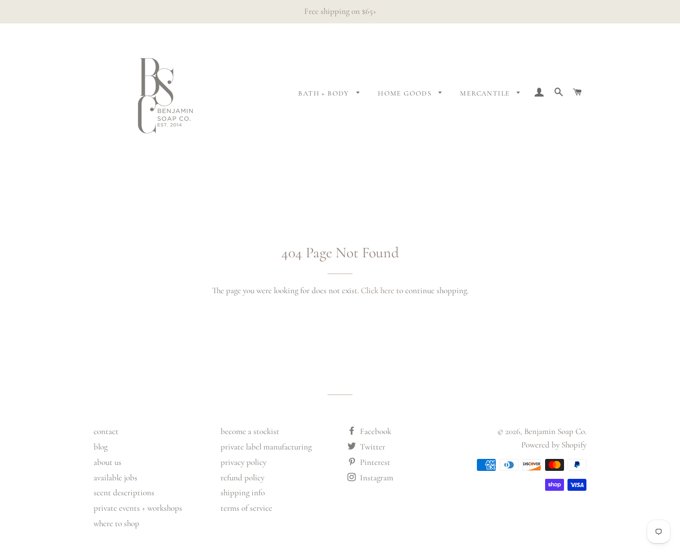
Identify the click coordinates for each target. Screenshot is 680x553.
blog (101, 447)
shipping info (243, 492)
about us (107, 462)
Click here (377, 290)
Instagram (375, 477)
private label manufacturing (266, 447)
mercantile (486, 93)
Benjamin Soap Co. (555, 431)
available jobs (115, 477)
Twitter (371, 447)
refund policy (242, 477)
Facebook (374, 431)
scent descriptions (124, 492)
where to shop (116, 523)
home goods (406, 93)
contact (106, 431)
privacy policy (243, 462)
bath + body (324, 93)
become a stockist (250, 431)
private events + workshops (138, 508)
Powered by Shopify (553, 445)
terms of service (246, 508)
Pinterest (374, 462)
